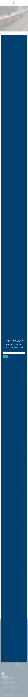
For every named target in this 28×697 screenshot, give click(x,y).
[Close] (25, 36)
